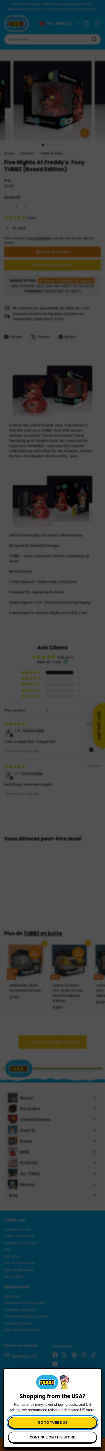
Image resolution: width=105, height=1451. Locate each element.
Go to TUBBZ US (52, 1422)
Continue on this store (52, 1437)
